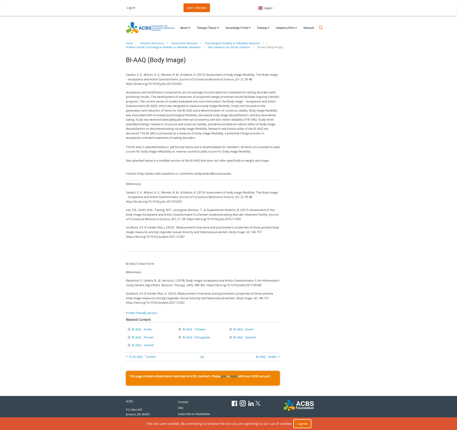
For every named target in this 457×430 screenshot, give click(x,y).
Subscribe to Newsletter (194, 414)
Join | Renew (196, 8)
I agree (302, 423)
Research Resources (152, 43)
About (184, 28)
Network (308, 28)
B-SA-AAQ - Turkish (142, 357)
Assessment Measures (185, 43)
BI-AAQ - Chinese (194, 329)
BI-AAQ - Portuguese (196, 337)
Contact (183, 402)
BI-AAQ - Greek (243, 329)
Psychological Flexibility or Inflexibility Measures (232, 43)
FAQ (180, 408)
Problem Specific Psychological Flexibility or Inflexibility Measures (163, 47)
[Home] (150, 28)
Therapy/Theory (207, 28)
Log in (131, 8)
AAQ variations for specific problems (229, 47)
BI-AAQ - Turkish (143, 345)
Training (262, 28)
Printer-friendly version (141, 313)
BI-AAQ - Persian (143, 337)
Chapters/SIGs (285, 28)
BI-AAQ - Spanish (244, 337)
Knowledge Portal (237, 28)
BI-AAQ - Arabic (142, 329)
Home (129, 43)
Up (202, 357)
